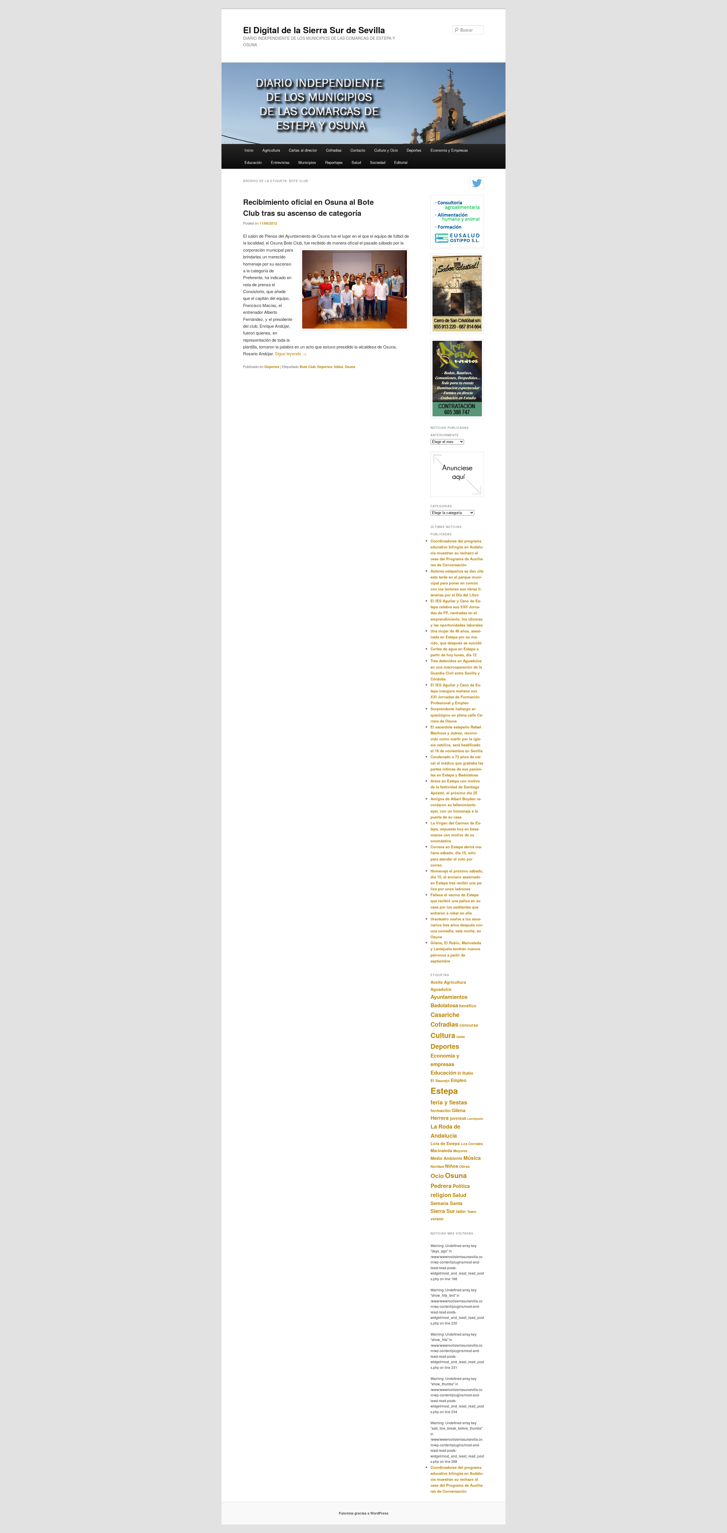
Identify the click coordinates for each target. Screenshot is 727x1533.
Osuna (350, 366)
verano (437, 1218)
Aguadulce (441, 989)
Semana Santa (446, 1203)
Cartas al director (303, 150)
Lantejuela (475, 1118)
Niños (451, 1165)
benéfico (467, 1005)
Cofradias (334, 150)
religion (441, 1195)
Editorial (401, 162)
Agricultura (271, 150)
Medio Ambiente (446, 1158)
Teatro (472, 1211)
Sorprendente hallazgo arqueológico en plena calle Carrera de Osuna (457, 714)
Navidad (437, 1166)
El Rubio (465, 1073)
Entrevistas (280, 162)
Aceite (437, 982)
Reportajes (334, 162)
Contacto (357, 150)
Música (472, 1157)
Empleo (458, 1080)
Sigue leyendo (290, 353)
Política (461, 1186)
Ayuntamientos (449, 997)
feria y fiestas (449, 1102)
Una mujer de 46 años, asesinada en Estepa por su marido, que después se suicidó (456, 637)
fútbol (338, 366)
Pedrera (441, 1185)
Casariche (445, 1014)
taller (461, 1211)
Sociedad (377, 162)
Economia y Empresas (449, 150)
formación (441, 1110)
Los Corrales (472, 1143)
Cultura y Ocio (386, 150)
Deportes (414, 150)
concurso (468, 1025)
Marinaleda (441, 1150)
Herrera (440, 1117)
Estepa (444, 1091)
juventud (458, 1118)
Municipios (307, 162)
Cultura (443, 1035)
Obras (464, 1166)
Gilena (458, 1110)
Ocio (437, 1175)
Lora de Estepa (445, 1143)
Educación (253, 162)
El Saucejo (440, 1080)
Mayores (460, 1150)
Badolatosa (444, 1005)
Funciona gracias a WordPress (363, 1513)
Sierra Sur (443, 1211)
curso (460, 1036)
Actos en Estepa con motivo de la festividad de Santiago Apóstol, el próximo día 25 (455, 786)
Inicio (249, 150)
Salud (356, 162)
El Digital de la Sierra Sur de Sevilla (314, 30)
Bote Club (308, 366)
